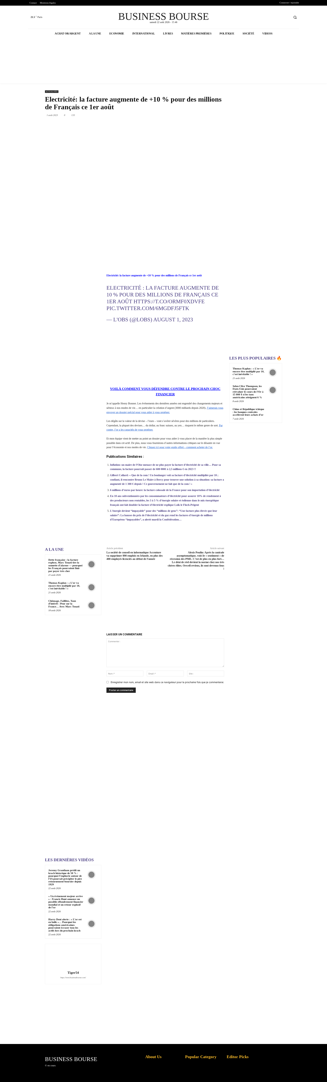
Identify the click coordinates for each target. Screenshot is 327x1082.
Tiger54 (73, 972)
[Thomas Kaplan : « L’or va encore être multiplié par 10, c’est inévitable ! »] (91, 587)
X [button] (323, 1075)
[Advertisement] (70, 436)
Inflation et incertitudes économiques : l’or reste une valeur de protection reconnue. (152, 1076)
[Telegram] (216, 115)
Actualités (52, 92)
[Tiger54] (73, 957)
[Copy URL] (203, 535)
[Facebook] (275, 17)
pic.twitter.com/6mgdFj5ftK (147, 308)
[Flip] (224, 115)
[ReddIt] (200, 115)
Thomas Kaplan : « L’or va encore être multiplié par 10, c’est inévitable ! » (64, 585)
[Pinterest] (177, 115)
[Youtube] (287, 17)
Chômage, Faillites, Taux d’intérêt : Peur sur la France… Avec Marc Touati (63, 604)
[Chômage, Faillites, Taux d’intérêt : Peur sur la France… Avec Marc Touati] (91, 605)
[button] (295, 17)
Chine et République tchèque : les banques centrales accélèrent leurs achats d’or (248, 412)
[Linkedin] (192, 115)
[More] (219, 535)
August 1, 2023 (173, 319)
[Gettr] (211, 535)
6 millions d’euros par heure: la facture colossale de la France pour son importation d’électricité (165, 490)
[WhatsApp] (185, 115)
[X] (281, 17)
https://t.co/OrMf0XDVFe (169, 301)
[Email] (208, 115)
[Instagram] (63, 1069)
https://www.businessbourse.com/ (73, 977)
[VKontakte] (76, 1069)
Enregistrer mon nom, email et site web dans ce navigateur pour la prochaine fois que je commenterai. (167, 682)
